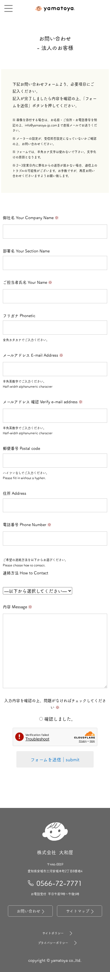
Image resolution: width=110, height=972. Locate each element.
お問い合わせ (28, 911)
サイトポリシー (53, 933)
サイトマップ (77, 911)
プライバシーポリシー (53, 943)
